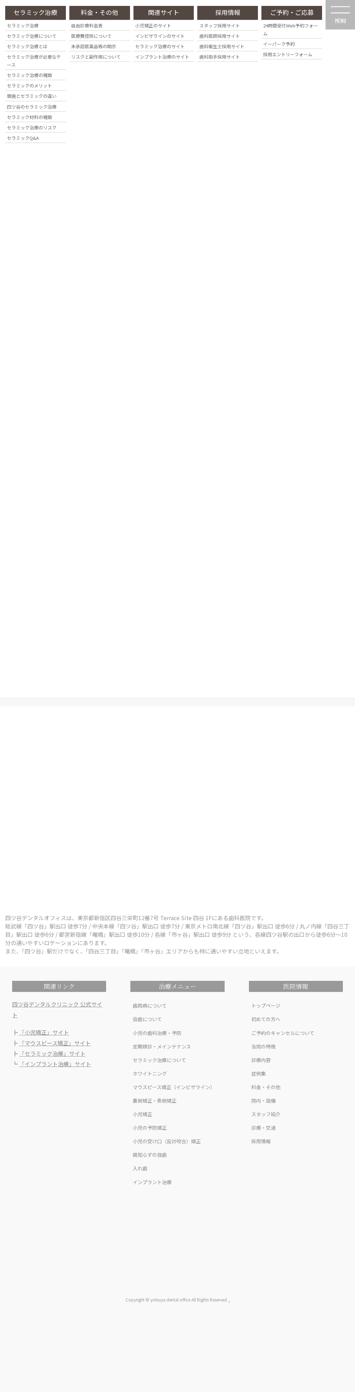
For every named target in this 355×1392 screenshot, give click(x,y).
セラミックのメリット (29, 85)
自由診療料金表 (87, 25)
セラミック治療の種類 (29, 75)
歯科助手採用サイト (219, 56)
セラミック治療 (22, 25)
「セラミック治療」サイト (52, 1053)
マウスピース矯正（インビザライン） (174, 1087)
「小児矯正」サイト (44, 1032)
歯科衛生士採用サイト (221, 46)
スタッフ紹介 (265, 1114)
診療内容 (261, 1059)
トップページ (265, 1005)
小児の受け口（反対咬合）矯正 (167, 1141)
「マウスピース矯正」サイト (55, 1043)
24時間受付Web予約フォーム (290, 29)
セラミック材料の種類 (29, 117)
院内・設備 (263, 1100)
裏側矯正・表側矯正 (154, 1100)
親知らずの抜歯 (150, 1154)
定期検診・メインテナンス (162, 1046)
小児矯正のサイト (153, 25)
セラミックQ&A (23, 138)
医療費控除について (91, 36)
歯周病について (150, 1005)
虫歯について (147, 1019)
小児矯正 (142, 1114)
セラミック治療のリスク (32, 127)
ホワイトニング (150, 1073)
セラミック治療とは (27, 46)
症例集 (258, 1073)
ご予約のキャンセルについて (282, 1032)
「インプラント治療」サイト (55, 1064)
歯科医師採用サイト (219, 36)
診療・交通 (263, 1127)
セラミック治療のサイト (160, 46)
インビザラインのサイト (160, 36)
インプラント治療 (152, 1182)
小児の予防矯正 (150, 1127)
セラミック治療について (159, 1059)
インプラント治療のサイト (162, 56)
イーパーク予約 (279, 44)
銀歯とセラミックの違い (32, 96)
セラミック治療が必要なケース (34, 60)
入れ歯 (140, 1168)
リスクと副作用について (96, 56)
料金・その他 (265, 1087)
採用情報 (261, 1141)
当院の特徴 (263, 1046)
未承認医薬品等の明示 (93, 46)
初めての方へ (265, 1019)
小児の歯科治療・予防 (157, 1032)
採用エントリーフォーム (287, 54)
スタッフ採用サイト (219, 25)
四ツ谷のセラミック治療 (32, 106)
